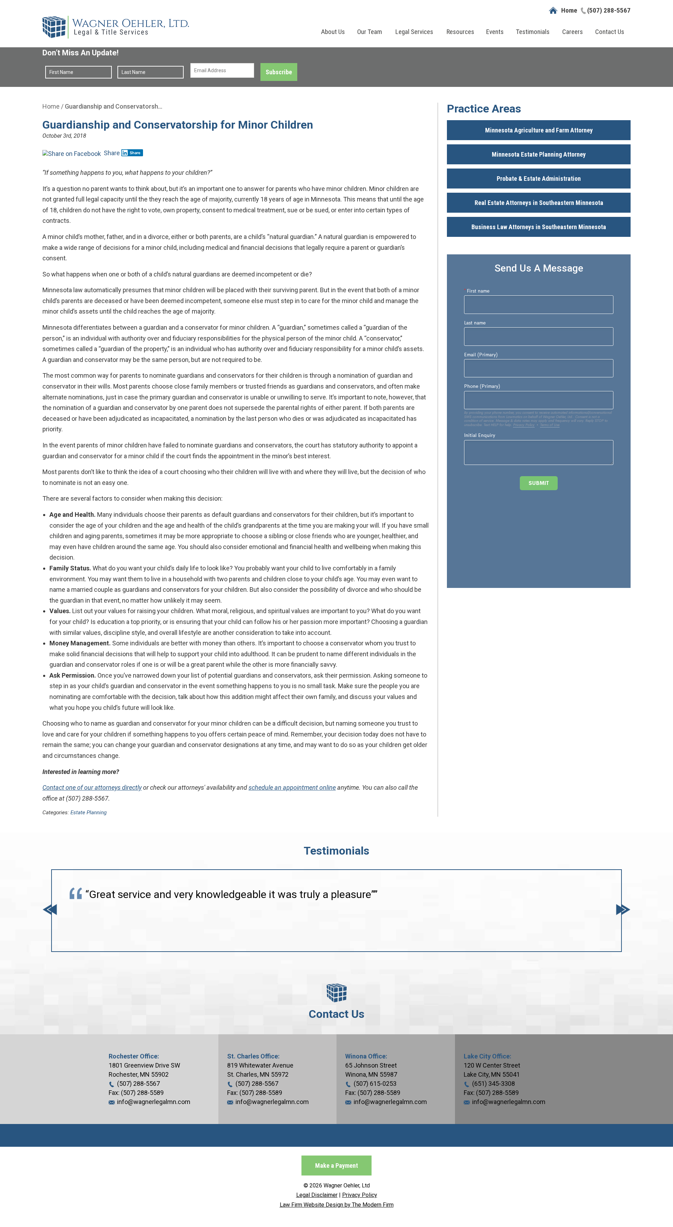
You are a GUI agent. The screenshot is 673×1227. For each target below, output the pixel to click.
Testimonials (533, 32)
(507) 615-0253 (375, 1083)
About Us (333, 32)
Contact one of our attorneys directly (92, 787)
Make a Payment (336, 1165)
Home (569, 10)
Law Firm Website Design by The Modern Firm (337, 1204)
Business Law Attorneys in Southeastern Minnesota (538, 227)
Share (111, 153)
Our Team (369, 32)
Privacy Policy (359, 1195)
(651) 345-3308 (493, 1083)
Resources (460, 32)
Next (623, 910)
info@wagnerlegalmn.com (153, 1101)
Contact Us (609, 32)
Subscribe (279, 72)
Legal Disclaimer (317, 1195)
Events (495, 32)
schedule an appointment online (292, 787)
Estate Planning (88, 812)
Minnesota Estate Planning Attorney (539, 154)
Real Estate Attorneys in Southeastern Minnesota (539, 202)
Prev (49, 910)
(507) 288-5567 (609, 10)
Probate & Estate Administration (539, 178)
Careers (572, 32)
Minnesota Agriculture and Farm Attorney (539, 130)
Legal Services (414, 32)
